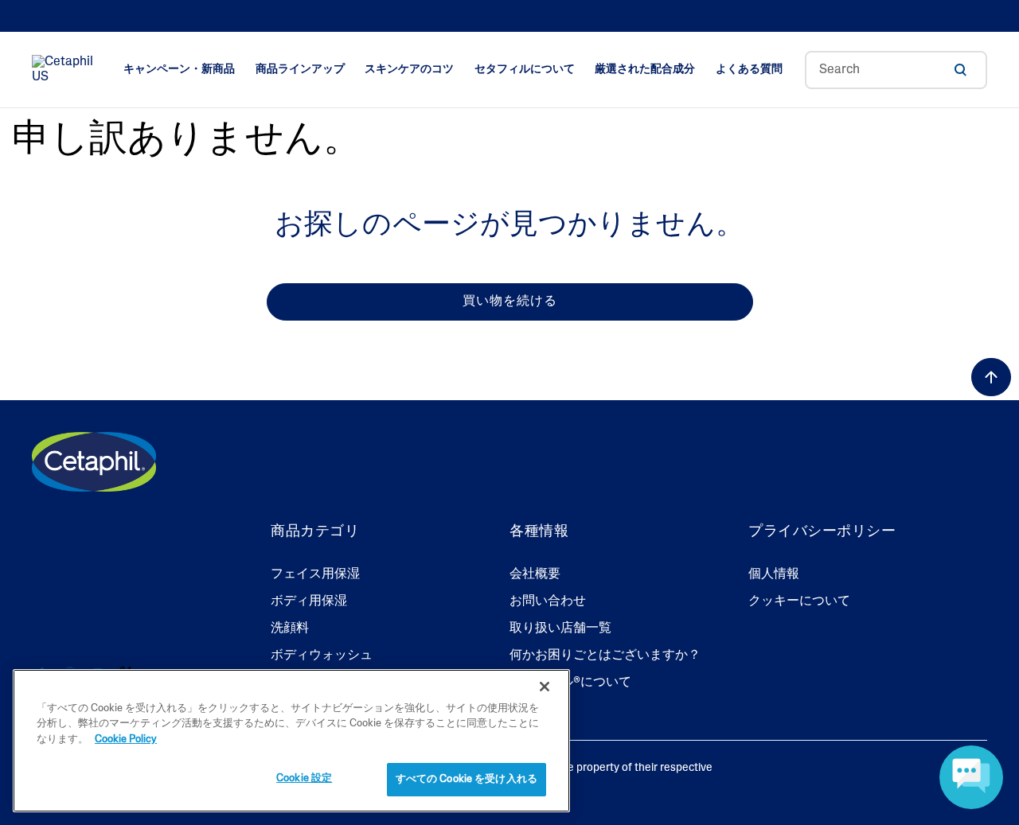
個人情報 (773, 574)
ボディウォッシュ (322, 655)
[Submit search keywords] (960, 70)
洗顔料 (290, 628)
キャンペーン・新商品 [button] (179, 70)
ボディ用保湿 (309, 601)
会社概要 (535, 574)
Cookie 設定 (304, 778)
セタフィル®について (570, 682)
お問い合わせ (548, 601)
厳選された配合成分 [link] (645, 70)
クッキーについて (799, 601)
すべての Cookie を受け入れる (466, 779)
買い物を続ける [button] (510, 301)
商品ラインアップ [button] (300, 70)
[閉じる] (544, 686)
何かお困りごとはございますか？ (605, 655)
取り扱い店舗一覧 (560, 628)
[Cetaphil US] (94, 462)
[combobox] (896, 70)
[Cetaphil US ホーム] (66, 70)
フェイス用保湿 (315, 574)
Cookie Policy (126, 739)
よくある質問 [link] (749, 70)
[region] (291, 740)
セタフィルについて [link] (524, 70)
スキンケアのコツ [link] (409, 70)
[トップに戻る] (991, 377)
